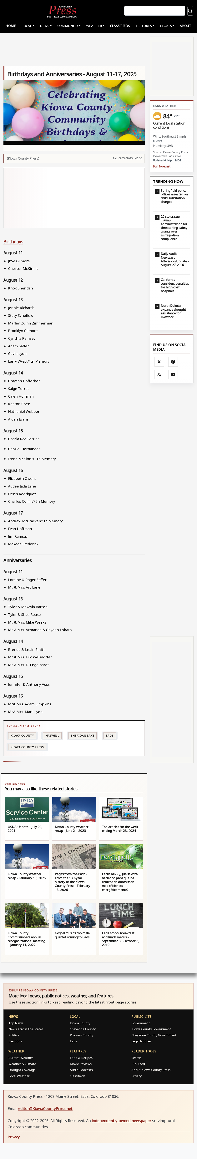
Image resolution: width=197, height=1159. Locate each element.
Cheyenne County (83, 1029)
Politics (13, 1035)
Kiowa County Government (151, 1029)
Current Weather (20, 1057)
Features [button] (144, 25)
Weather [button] (94, 25)
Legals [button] (166, 25)
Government (140, 1023)
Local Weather (18, 1076)
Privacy (136, 1076)
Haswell (52, 735)
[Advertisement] (74, 198)
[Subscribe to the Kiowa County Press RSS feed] (159, 375)
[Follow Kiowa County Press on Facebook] (173, 362)
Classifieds (120, 25)
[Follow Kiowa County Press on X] (159, 362)
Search (136, 1057)
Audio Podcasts (81, 1070)
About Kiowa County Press (150, 1070)
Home (11, 25)
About (185, 25)
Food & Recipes (81, 1057)
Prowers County (81, 1035)
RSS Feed (138, 1064)
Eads (110, 735)
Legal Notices (141, 1041)
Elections (15, 1041)
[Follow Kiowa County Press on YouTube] (173, 375)
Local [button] (27, 25)
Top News (15, 1023)
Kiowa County (22, 735)
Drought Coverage (22, 1070)
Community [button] (67, 25)
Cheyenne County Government (153, 1035)
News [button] (44, 25)
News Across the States (25, 1029)
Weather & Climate (22, 1064)
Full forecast (161, 166)
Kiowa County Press (27, 747)
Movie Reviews (81, 1064)
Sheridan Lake (82, 735)
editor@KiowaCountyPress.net (45, 1108)
